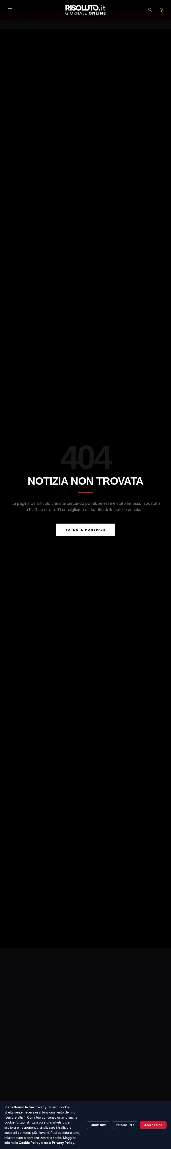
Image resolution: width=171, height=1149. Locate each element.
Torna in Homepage (85, 529)
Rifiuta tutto (98, 1125)
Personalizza (125, 1125)
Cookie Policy (29, 1143)
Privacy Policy (63, 1143)
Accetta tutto (153, 1125)
